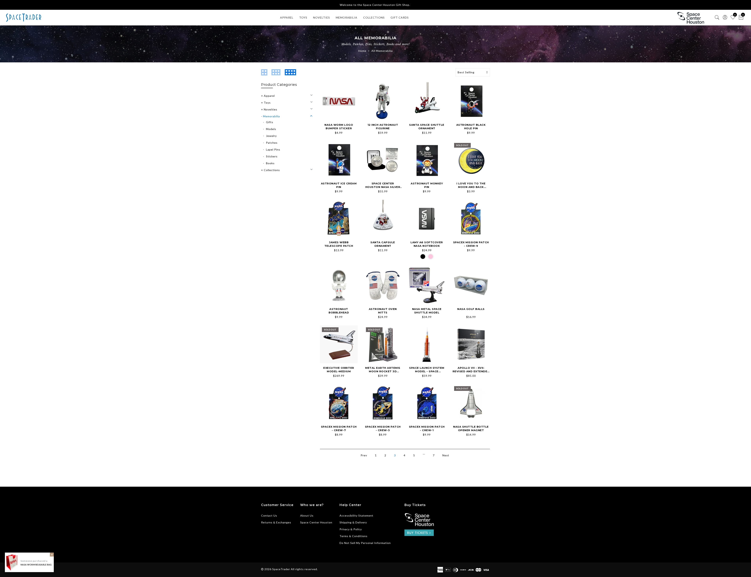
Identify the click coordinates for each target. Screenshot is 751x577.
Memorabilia (271, 116)
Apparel (286, 17)
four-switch (291, 72)
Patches (272, 142)
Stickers (272, 156)
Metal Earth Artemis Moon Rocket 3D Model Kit (382, 371)
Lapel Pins (273, 149)
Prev (364, 455)
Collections (272, 170)
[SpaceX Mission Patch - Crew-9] (471, 219)
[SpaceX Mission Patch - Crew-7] (339, 403)
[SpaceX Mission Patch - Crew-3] (383, 403)
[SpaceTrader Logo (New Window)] (690, 18)
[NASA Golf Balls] (471, 285)
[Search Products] (717, 17)
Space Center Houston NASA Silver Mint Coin (382, 187)
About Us (307, 515)
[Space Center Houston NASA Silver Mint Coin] (383, 160)
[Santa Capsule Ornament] (383, 219)
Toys (303, 17)
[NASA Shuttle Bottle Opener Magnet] (471, 403)
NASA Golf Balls (471, 308)
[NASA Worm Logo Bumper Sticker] (339, 101)
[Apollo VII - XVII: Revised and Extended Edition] (471, 344)
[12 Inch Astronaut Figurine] (383, 101)
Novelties (270, 109)
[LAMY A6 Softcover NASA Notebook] (427, 219)
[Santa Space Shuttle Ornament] (427, 101)
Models (271, 129)
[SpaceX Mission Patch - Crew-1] (427, 403)
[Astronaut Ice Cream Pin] (339, 160)
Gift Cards (400, 17)
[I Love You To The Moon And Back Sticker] (471, 160)
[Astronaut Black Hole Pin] (471, 101)
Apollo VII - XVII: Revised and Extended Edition (471, 371)
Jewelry (271, 135)
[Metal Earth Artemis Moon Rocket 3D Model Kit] (383, 344)
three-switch (277, 72)
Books (270, 163)
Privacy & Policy (351, 529)
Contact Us (269, 515)
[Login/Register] (725, 17)
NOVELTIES (321, 17)
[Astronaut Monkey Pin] (427, 160)
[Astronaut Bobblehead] (339, 285)
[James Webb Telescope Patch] (339, 219)
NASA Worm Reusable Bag (36, 564)
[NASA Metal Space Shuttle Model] (427, 285)
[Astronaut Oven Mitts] (383, 285)
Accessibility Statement (356, 515)
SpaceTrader (281, 569)
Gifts (269, 122)
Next (445, 455)
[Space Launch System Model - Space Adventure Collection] (427, 344)
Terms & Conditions (353, 536)
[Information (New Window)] (419, 518)
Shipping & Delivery (353, 522)
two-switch (265, 72)
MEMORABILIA (346, 17)
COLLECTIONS (374, 17)
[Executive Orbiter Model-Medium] (339, 344)
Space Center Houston (316, 522)
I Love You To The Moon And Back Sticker (471, 187)
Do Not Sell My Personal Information (365, 543)
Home (362, 50)
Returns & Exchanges (276, 522)
